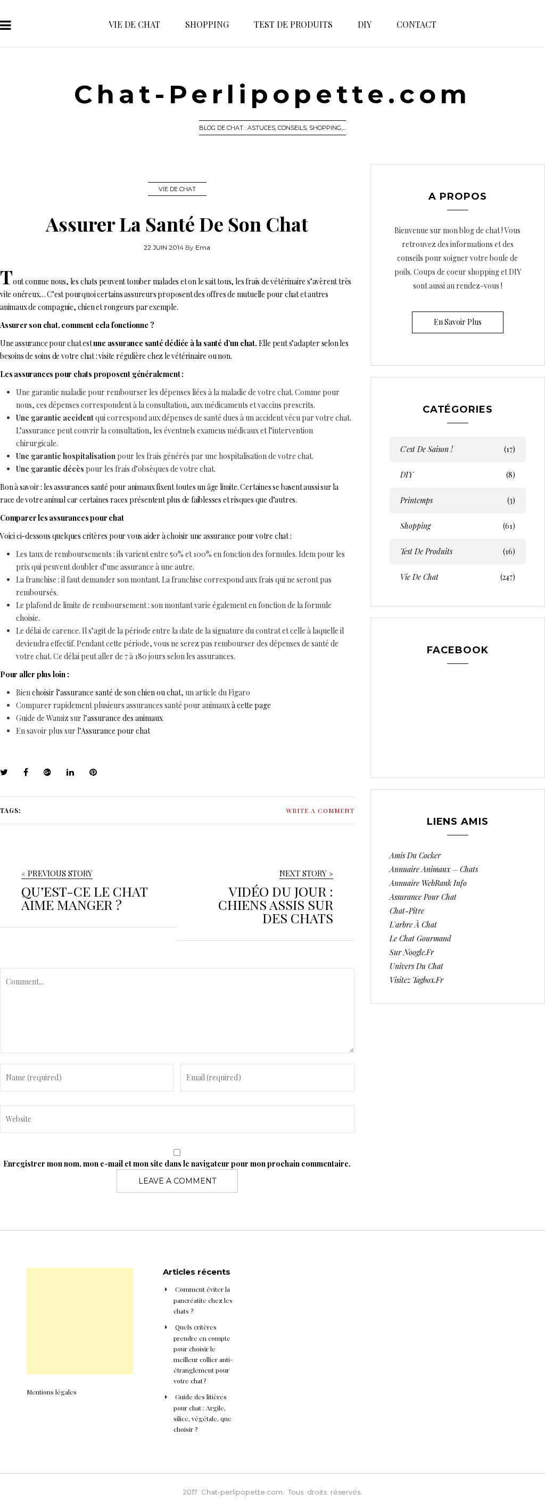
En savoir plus (458, 322)
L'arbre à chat (413, 925)
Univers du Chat (416, 966)
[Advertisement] (80, 1321)
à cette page (251, 705)
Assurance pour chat (115, 731)
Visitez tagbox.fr (416, 980)
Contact (416, 24)
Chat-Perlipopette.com (272, 94)
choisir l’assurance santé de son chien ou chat (106, 692)
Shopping (207, 24)
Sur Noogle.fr (412, 952)
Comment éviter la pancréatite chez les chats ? (203, 1300)
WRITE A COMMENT (320, 810)
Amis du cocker (415, 855)
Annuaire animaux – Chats (434, 869)
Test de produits (293, 24)
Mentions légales (52, 1392)
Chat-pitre (407, 911)
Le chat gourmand (420, 938)
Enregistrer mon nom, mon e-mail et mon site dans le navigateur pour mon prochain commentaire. (177, 1164)
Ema (202, 247)
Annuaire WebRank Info (428, 883)
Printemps (457, 500)
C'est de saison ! (457, 449)
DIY (364, 24)
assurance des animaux (125, 718)
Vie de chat (134, 24)
